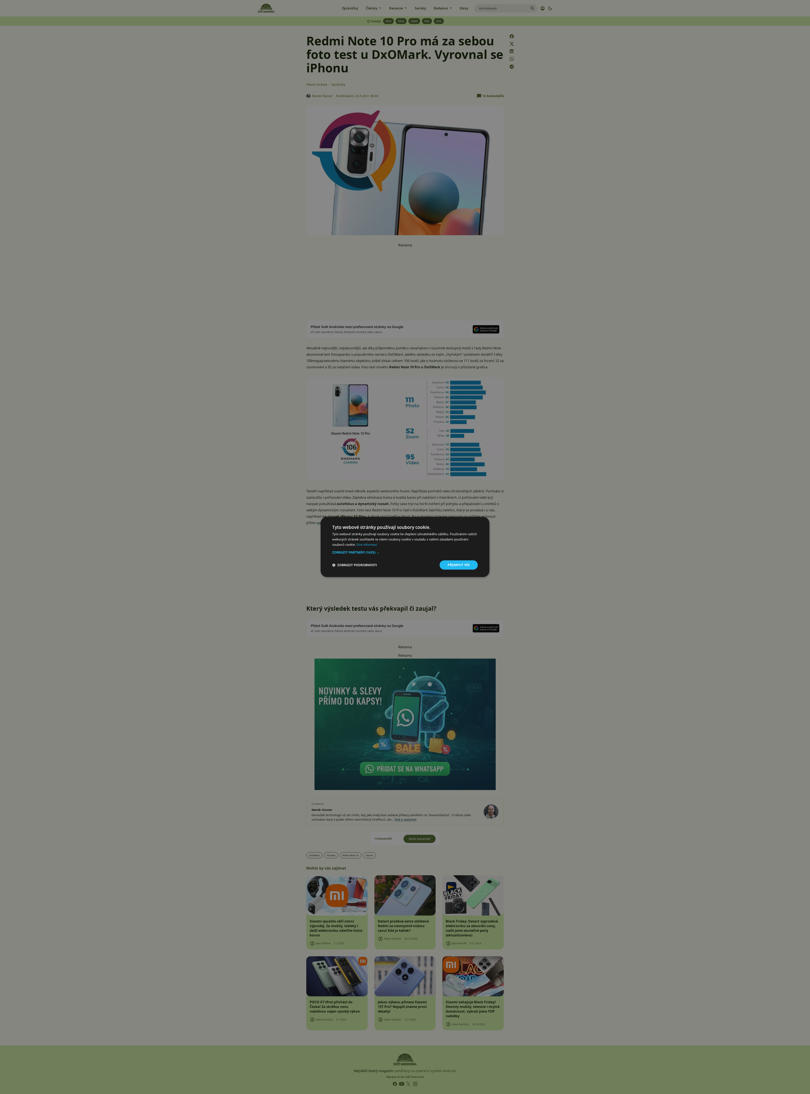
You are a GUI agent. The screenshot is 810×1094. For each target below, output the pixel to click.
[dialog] (405, 547)
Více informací (366, 544)
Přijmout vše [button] (459, 565)
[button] (405, 552)
